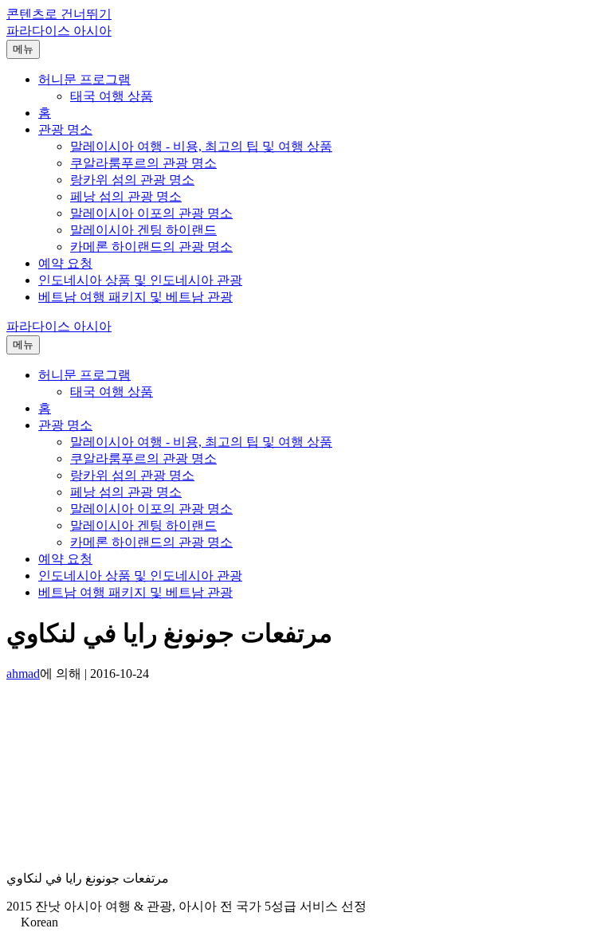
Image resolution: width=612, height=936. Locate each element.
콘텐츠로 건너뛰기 (59, 14)
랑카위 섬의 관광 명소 (132, 179)
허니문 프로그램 (84, 79)
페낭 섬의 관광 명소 (126, 196)
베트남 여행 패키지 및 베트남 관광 (135, 297)
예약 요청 (65, 263)
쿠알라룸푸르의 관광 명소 (143, 163)
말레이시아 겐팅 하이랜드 (143, 230)
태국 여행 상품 (111, 96)
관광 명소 (65, 129)
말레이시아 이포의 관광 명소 (151, 213)
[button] (306, 922)
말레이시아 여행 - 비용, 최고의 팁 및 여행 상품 (201, 146)
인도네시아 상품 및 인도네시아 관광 (140, 280)
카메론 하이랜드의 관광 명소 (151, 246)
